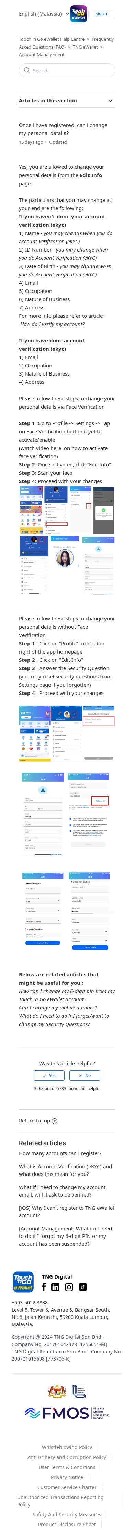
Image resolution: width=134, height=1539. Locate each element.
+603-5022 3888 (30, 1302)
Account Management (42, 54)
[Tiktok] (83, 1287)
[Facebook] (44, 1287)
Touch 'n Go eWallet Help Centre (52, 39)
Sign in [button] (102, 14)
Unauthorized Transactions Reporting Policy (60, 1501)
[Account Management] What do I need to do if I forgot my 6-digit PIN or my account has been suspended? (65, 1236)
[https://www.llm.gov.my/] (79, 1392)
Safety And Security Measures (67, 1514)
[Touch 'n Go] (24, 1282)
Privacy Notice (67, 1477)
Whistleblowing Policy (67, 1447)
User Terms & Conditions (67, 1467)
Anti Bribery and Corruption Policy (66, 1457)
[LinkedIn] (55, 1287)
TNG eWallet (85, 47)
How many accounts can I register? (60, 1153)
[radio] (49, 1075)
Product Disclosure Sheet (67, 1524)
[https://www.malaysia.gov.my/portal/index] (57, 1391)
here (56, 447)
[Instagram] (69, 1287)
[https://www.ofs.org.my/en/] (67, 1413)
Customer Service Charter (67, 1487)
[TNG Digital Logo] (78, 13)
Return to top (34, 1120)
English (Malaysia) (41, 13)
